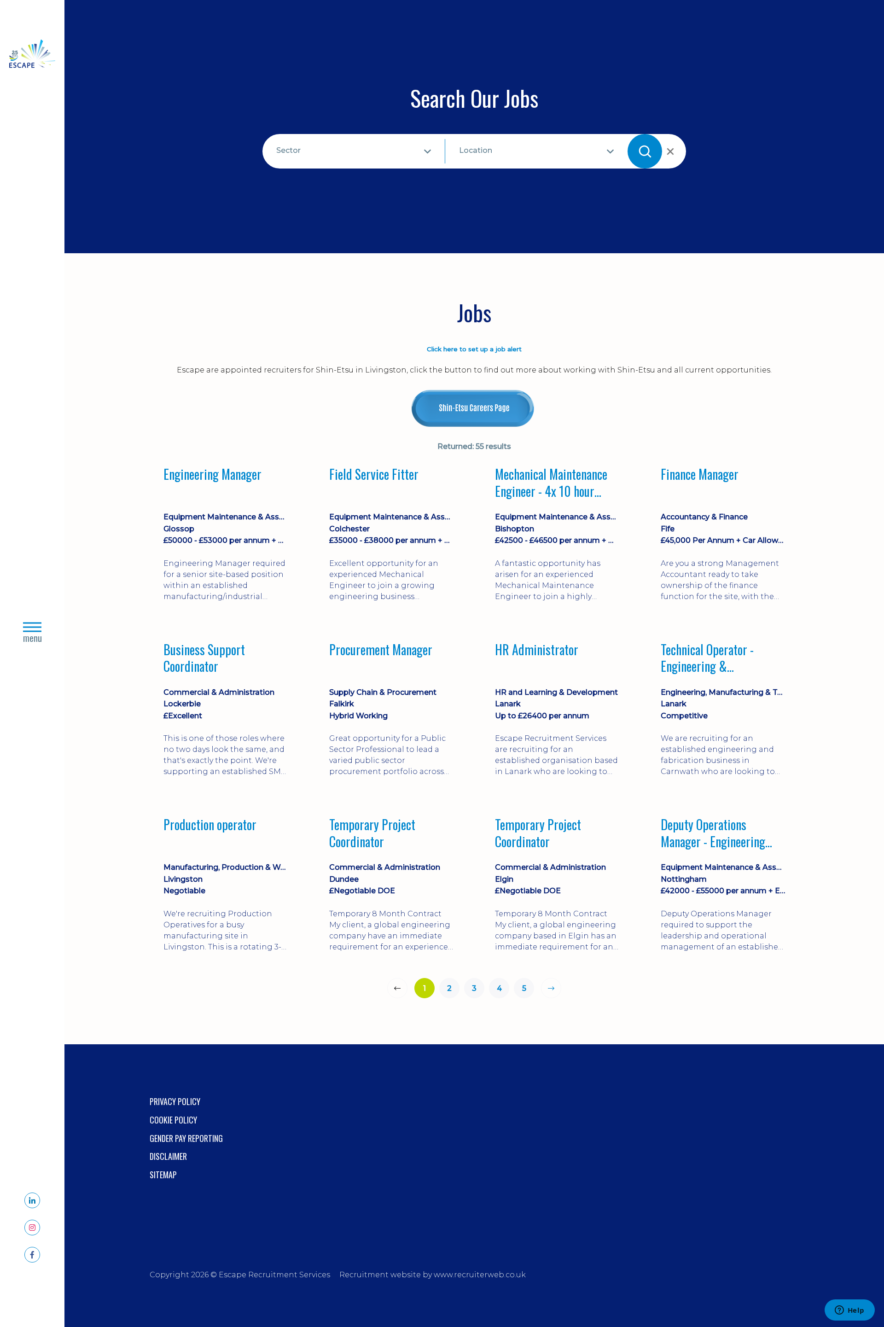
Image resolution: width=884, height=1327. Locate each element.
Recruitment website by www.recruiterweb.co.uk (432, 1274)
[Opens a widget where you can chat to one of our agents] (849, 1310)
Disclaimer (168, 1156)
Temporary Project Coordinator (372, 833)
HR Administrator (536, 650)
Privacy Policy (175, 1101)
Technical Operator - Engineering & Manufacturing (707, 658)
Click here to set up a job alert (474, 349)
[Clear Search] (669, 151)
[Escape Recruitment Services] (32, 55)
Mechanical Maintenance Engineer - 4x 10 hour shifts (551, 483)
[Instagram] (32, 1227)
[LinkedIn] (32, 1200)
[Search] (645, 151)
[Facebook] (32, 1255)
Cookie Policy (173, 1120)
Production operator (209, 825)
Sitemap (163, 1175)
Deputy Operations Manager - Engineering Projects (713, 833)
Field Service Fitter (374, 474)
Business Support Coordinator (204, 658)
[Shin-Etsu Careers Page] (474, 408)
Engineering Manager (212, 474)
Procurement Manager (380, 650)
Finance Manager (700, 474)
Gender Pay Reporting (186, 1138)
